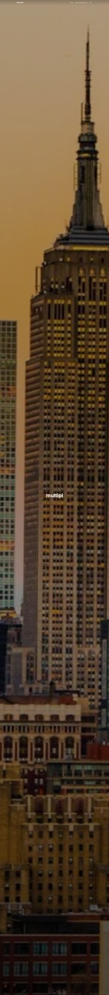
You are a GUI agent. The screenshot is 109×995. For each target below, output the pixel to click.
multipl (20, 3)
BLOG (72, 2)
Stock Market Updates (80, 2)
